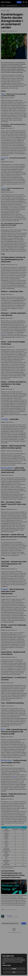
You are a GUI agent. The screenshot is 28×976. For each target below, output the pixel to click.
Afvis (14, 972)
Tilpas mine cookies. (6, 965)
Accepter (14, 968)
